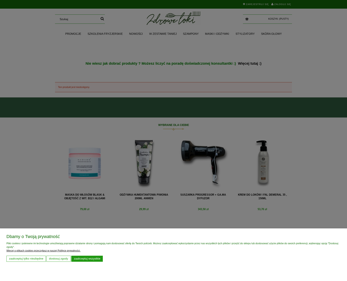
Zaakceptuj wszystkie (87, 258)
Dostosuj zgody (58, 258)
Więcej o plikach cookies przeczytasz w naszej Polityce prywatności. (43, 250)
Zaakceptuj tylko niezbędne (26, 258)
